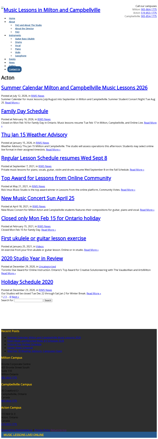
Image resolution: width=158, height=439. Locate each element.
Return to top (59, 430)
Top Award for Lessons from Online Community (56, 178)
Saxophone (20, 55)
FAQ (17, 31)
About (12, 21)
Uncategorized (47, 266)
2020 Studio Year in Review (32, 258)
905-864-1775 (149, 9)
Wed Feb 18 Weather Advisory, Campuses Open (34, 351)
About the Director (24, 28)
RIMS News (37, 96)
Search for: (7, 300)
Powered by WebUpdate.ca (16, 430)
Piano (18, 48)
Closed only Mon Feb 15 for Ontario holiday (50, 218)
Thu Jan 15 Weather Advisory (34, 134)
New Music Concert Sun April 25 (37, 198)
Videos (40, 246)
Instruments (15, 35)
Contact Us (14, 69)
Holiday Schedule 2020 (27, 281)
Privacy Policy (42, 430)
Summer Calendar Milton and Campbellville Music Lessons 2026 (74, 87)
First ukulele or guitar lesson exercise (43, 238)
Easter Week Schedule (20, 347)
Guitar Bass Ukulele (25, 38)
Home (12, 18)
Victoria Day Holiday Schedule (24, 344)
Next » (15, 297)
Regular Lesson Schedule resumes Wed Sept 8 (54, 158)
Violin (17, 52)
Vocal (18, 45)
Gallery (12, 65)
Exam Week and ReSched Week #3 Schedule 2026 (35, 341)
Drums (18, 42)
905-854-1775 (149, 16)
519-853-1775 (149, 13)
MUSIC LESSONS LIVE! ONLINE (24, 435)
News (12, 62)
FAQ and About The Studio (28, 25)
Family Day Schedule (24, 111)
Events (12, 59)
